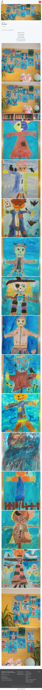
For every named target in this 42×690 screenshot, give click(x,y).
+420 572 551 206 (20, 671)
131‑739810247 (7, 680)
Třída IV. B (3, 22)
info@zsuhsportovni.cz (20, 674)
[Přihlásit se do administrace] (40, 688)
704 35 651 (5, 676)
